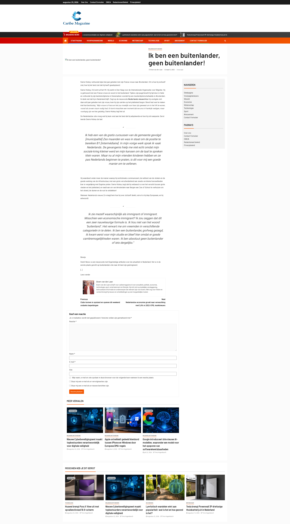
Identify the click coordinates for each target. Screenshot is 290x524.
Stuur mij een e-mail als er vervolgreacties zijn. (89, 381)
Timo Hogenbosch (88, 449)
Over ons (84, 2)
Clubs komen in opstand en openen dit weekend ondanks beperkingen (100, 302)
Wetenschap (137, 41)
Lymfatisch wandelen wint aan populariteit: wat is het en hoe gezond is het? (132, 35)
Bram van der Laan (156, 70)
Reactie (72, 321)
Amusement (180, 41)
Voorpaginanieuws (95, 41)
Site (70, 370)
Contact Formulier (97, 2)
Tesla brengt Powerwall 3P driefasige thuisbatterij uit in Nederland (193, 35)
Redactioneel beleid (120, 2)
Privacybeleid (135, 2)
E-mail (72, 362)
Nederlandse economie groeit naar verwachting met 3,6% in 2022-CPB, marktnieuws (145, 302)
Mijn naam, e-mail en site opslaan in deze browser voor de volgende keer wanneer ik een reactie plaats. (113, 378)
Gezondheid (149, 503)
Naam (72, 354)
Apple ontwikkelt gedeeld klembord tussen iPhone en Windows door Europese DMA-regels (122, 442)
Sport (167, 41)
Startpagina (76, 41)
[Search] (225, 41)
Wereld (111, 41)
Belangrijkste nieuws (155, 49)
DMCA (108, 2)
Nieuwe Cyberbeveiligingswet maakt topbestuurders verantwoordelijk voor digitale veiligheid (84, 442)
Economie (123, 41)
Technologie (153, 41)
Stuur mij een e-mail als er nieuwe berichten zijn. (90, 386)
